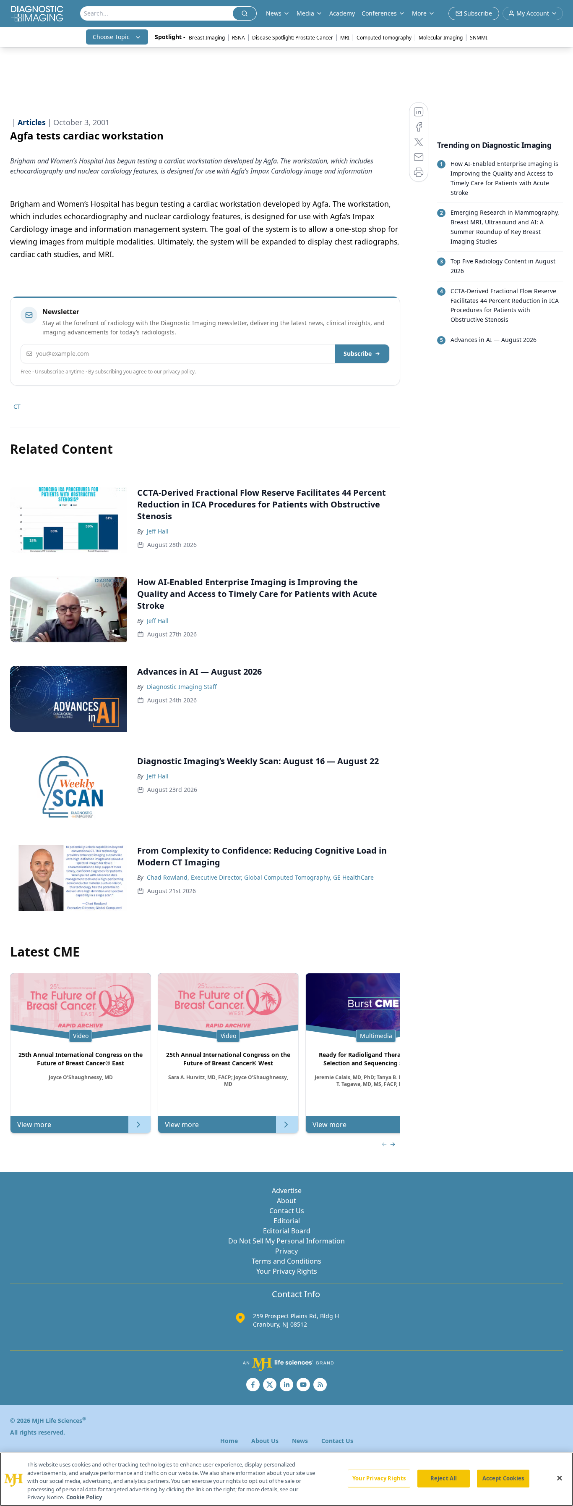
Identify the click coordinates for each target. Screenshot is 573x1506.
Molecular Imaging (441, 37)
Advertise (287, 1190)
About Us (265, 1441)
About (286, 1200)
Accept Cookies (503, 1478)
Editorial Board (286, 1230)
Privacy (286, 1251)
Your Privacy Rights (286, 1271)
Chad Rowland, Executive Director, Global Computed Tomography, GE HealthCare (260, 877)
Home (229, 1441)
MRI (344, 37)
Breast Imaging (207, 37)
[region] (286, 1479)
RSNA (238, 37)
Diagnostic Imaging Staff (182, 687)
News (300, 1441)
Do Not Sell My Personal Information (286, 1241)
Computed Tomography (384, 37)
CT (17, 406)
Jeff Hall (158, 531)
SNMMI (478, 37)
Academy (342, 13)
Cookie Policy (84, 1497)
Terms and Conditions (286, 1261)
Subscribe (358, 353)
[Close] (559, 1478)
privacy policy (179, 371)
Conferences (379, 13)
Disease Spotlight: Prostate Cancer (292, 37)
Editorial (286, 1220)
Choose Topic (111, 37)
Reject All (443, 1478)
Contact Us (286, 1210)
